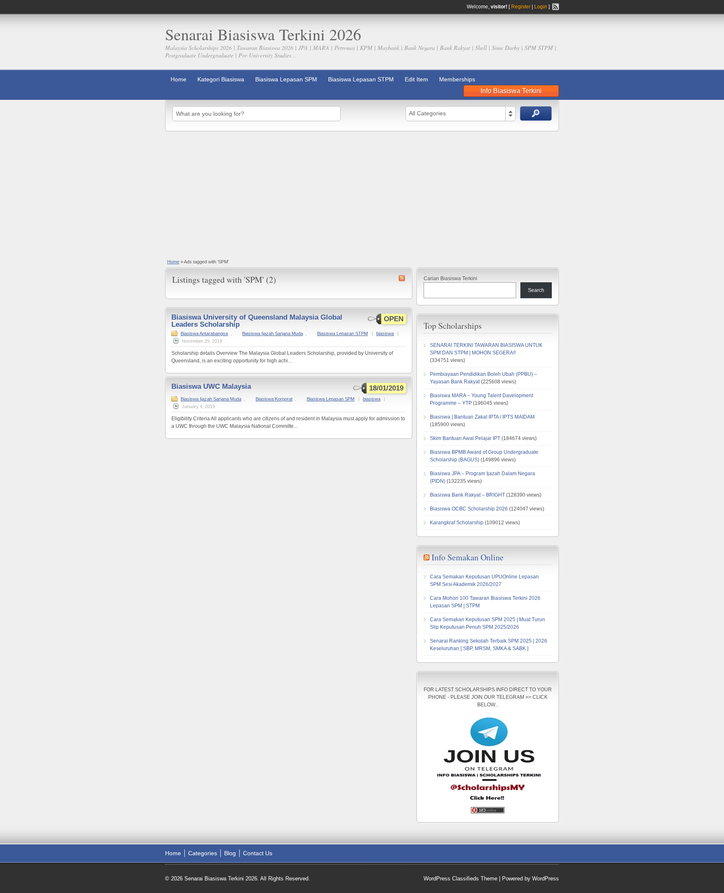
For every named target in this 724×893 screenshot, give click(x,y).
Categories (202, 853)
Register (520, 7)
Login (540, 7)
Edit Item (416, 79)
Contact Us (257, 853)
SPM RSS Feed (401, 278)
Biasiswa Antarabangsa (204, 333)
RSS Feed (555, 6)
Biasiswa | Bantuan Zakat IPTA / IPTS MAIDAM (482, 417)
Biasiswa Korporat (274, 398)
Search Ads (536, 113)
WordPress (545, 878)
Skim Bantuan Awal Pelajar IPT (465, 438)
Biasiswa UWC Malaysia (211, 387)
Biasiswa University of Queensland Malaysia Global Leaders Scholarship (256, 320)
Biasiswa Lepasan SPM (286, 79)
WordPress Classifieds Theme (460, 878)
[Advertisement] (362, 194)
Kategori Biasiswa (220, 79)
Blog (230, 853)
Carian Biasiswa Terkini (450, 278)
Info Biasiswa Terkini (511, 90)
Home (178, 79)
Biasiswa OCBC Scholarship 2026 (469, 509)
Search (536, 290)
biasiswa (385, 333)
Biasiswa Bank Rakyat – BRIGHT (467, 495)
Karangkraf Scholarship (457, 523)
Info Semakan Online (468, 557)
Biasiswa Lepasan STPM (361, 79)
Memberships (457, 79)
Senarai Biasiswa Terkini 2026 (263, 34)
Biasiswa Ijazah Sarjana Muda (272, 333)
